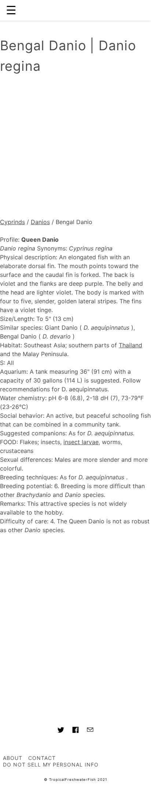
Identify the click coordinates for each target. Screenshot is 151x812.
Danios (40, 222)
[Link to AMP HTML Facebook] (75, 731)
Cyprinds (12, 222)
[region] (75, 147)
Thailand (130, 345)
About (12, 758)
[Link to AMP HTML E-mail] (90, 731)
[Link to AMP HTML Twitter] (61, 731)
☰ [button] (11, 10)
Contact (42, 758)
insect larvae (81, 442)
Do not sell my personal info (51, 764)
